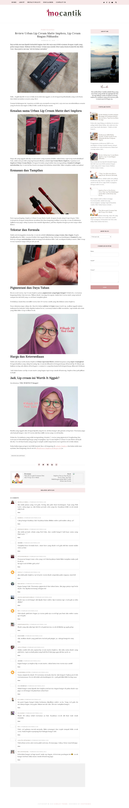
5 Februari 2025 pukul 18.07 (33, 583)
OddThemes (86, 804)
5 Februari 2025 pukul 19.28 (29, 611)
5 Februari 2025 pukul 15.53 (37, 556)
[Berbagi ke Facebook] (39, 464)
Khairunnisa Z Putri (24, 672)
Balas (19, 512)
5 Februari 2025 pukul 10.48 (37, 529)
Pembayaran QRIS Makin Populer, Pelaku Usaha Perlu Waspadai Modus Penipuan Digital (108, 137)
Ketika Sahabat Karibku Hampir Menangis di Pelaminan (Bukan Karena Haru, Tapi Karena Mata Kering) (108, 117)
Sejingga (20, 517)
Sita (19, 726)
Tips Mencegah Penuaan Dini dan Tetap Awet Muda (108, 211)
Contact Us (61, 2)
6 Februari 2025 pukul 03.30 (33, 636)
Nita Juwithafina (23, 751)
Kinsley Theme (61, 804)
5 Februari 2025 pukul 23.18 (38, 624)
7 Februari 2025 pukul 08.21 (37, 751)
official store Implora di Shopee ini (48, 448)
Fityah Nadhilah (23, 556)
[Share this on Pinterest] (47, 464)
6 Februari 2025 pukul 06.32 (35, 647)
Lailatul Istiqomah (24, 740)
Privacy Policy (33, 2)
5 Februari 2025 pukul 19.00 (43, 597)
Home (14, 2)
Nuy (19, 611)
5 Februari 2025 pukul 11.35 (31, 543)
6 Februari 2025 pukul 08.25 (39, 672)
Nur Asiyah (21, 583)
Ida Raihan (21, 713)
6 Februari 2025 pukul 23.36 (39, 740)
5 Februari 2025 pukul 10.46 (32, 517)
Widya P (20, 572)
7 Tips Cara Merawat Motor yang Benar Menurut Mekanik (108, 174)
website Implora (61, 446)
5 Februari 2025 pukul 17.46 (31, 572)
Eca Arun (20, 699)
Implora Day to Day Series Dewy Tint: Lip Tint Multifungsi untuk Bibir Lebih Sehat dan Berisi (108, 192)
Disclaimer (48, 2)
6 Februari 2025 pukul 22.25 (29, 726)
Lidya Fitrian (22, 647)
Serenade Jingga (23, 529)
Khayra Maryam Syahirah (26, 597)
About (22, 2)
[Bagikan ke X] (43, 464)
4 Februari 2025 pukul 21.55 (37, 502)
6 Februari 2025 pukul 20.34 (33, 713)
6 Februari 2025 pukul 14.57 (32, 699)
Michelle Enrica (23, 502)
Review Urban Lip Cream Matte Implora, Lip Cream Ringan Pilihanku (109, 156)
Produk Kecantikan (47, 30)
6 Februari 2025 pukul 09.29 (36, 686)
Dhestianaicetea (23, 624)
